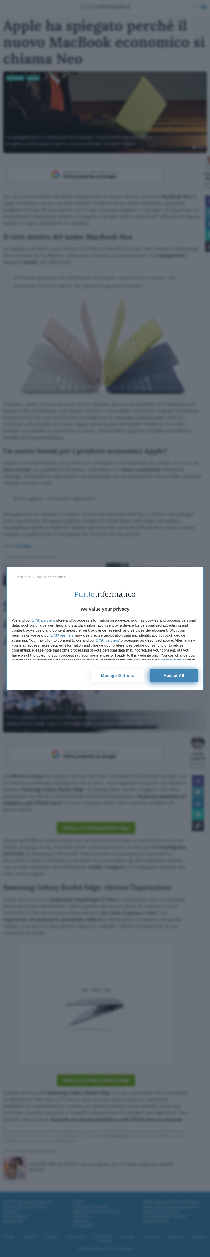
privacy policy (172, 660)
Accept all (174, 675)
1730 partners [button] (43, 620)
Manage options (117, 675)
